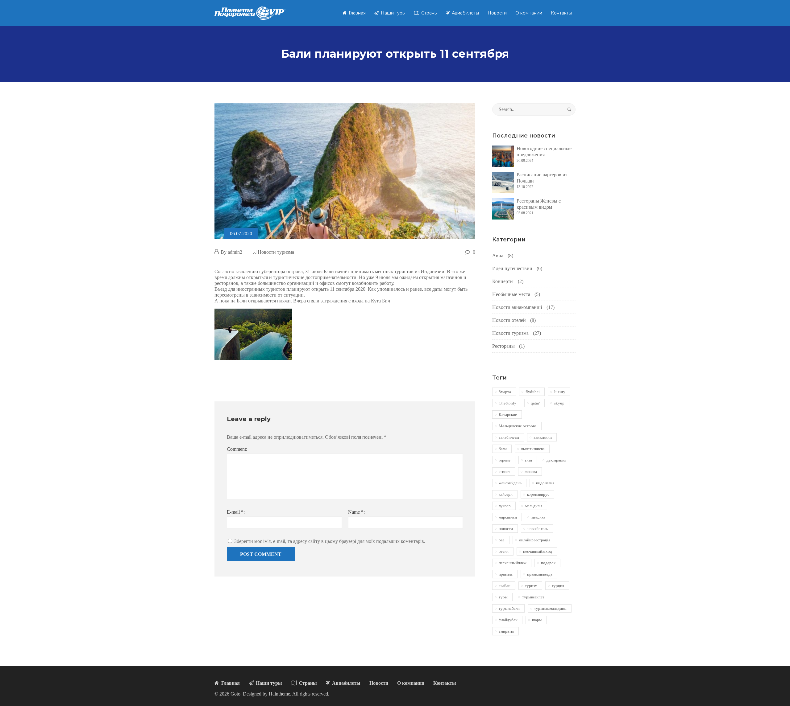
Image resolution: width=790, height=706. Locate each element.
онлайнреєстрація (534, 540)
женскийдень (510, 483)
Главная (356, 13)
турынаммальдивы (550, 608)
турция (558, 585)
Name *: (356, 512)
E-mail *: (236, 512)
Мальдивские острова (518, 426)
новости (506, 528)
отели (504, 551)
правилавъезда (539, 574)
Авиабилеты (465, 13)
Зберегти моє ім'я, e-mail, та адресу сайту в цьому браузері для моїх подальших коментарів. (329, 541)
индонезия (545, 483)
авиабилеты (509, 437)
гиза (528, 460)
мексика (538, 517)
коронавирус (538, 494)
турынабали (509, 608)
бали (503, 448)
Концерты (503, 281)
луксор (505, 505)
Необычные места (511, 294)
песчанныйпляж (512, 562)
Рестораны (503, 346)
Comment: (237, 449)
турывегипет (533, 597)
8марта (505, 391)
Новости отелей (509, 320)
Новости (497, 13)
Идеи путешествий (512, 268)
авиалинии (543, 437)
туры (503, 597)
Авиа (497, 255)
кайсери (506, 494)
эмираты (506, 631)
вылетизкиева (533, 448)
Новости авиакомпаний (517, 307)
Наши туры (392, 13)
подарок (548, 562)
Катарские (508, 414)
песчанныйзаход (537, 551)
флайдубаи (508, 620)
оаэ (502, 540)
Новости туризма (276, 252)
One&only (507, 403)
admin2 (235, 252)
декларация (556, 460)
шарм (537, 620)
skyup (559, 403)
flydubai (533, 391)
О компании (528, 13)
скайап (504, 585)
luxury (559, 391)
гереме (504, 460)
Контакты (561, 13)
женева (531, 471)
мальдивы (533, 505)
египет (504, 471)
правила (506, 574)
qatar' (535, 403)
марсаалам (508, 517)
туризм (531, 585)
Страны (429, 13)
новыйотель (537, 528)
